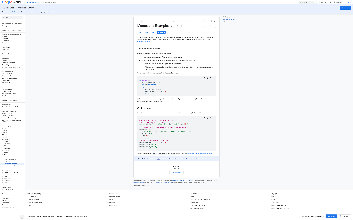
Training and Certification (197, 208)
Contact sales (31, 205)
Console (323, 2)
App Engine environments (48, 12)
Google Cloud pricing (33, 199)
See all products (31, 196)
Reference (23, 12)
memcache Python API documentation (199, 154)
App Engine (10, 8)
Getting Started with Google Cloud (200, 199)
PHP (153, 32)
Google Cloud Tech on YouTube (280, 208)
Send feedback (208, 26)
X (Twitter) (274, 202)
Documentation (147, 21)
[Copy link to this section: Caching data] (152, 108)
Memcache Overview (144, 42)
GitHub (192, 196)
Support (110, 199)
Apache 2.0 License (138, 182)
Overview (5, 12)
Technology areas (31, 2)
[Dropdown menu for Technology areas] (39, 2)
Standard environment (27, 8)
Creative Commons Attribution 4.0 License (183, 180)
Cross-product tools (49, 2)
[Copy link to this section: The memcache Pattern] (162, 49)
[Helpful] (211, 21)
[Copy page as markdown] (177, 26)
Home (138, 21)
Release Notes (112, 202)
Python (162, 32)
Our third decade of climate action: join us (75, 216)
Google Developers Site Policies (163, 182)
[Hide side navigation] (22, 217)
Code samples (194, 202)
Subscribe (331, 216)
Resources (33, 12)
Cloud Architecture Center (197, 205)
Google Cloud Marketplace (34, 202)
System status (112, 205)
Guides (14, 12)
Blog (272, 196)
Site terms (46, 216)
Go (140, 32)
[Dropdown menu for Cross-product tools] (58, 2)
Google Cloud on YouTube (278, 205)
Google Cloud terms (56, 216)
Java (146, 32)
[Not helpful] (214, 21)
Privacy (39, 216)
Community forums (114, 196)
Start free (345, 8)
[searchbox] (12, 17)
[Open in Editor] (210, 77)
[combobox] (308, 2)
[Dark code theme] (204, 77)
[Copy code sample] (207, 77)
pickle (158, 159)
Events (273, 199)
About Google (31, 216)
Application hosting (158, 21)
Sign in (349, 2)
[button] (12, 38)
